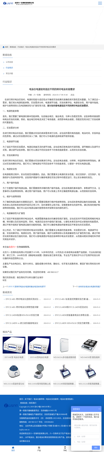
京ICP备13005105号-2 (42, 407)
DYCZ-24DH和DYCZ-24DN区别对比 (71, 307)
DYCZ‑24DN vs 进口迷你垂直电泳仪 (22, 323)
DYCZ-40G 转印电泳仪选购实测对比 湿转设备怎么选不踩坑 (24, 299)
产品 (39, 450)
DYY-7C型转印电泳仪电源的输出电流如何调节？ (27, 287)
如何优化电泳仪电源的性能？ (89, 287)
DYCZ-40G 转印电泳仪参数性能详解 (22, 307)
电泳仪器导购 (39, 399)
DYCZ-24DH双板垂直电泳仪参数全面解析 (73, 315)
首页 (6, 47)
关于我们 (28, 399)
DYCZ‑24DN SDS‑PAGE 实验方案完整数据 (73, 323)
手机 (65, 450)
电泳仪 (68, 433)
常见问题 (9, 73)
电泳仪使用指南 (66, 399)
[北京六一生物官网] (18, 3)
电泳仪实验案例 (52, 399)
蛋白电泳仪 (40, 437)
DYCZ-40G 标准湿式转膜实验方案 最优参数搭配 (73, 299)
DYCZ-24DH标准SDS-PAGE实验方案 (22, 315)
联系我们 (32, 403)
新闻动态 (13, 47)
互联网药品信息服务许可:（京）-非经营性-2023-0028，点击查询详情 (46, 418)
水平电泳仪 (29, 437)
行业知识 (21, 47)
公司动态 (9, 62)
